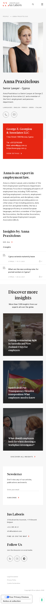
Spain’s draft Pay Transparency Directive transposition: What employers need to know (21, 392)
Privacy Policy (11, 580)
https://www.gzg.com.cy (16, 148)
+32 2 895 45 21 (13, 527)
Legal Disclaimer (12, 577)
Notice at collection (12, 601)
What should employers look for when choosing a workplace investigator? (21, 441)
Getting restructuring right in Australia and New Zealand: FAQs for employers (22, 345)
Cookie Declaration (13, 583)
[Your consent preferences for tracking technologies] (42, 600)
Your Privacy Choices (19, 597)
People (6, 16)
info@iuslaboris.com (14, 531)
